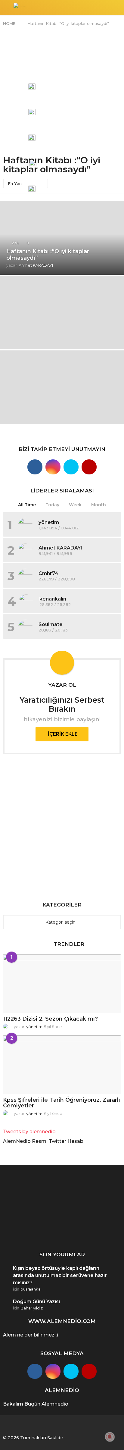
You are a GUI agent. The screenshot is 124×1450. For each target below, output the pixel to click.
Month (98, 504)
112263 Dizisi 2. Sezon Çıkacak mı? (50, 1019)
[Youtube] (89, 466)
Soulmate (51, 624)
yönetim (49, 522)
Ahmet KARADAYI (60, 548)
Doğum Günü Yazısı (36, 1301)
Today (52, 504)
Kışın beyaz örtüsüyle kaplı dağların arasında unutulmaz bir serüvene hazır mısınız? (60, 1275)
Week (75, 504)
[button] (7, 8)
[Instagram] (52, 466)
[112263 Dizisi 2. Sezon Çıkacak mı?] (62, 983)
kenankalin (52, 599)
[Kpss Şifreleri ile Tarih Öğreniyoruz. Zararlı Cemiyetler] (62, 1064)
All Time (27, 504)
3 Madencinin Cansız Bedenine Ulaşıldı (32, 1220)
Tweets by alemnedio (29, 1131)
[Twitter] (71, 466)
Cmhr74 (48, 573)
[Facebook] (34, 1371)
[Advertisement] (62, 91)
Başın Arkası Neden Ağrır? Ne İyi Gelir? (92, 1232)
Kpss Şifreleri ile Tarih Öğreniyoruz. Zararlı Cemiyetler (61, 1103)
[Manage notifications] (110, 1437)
